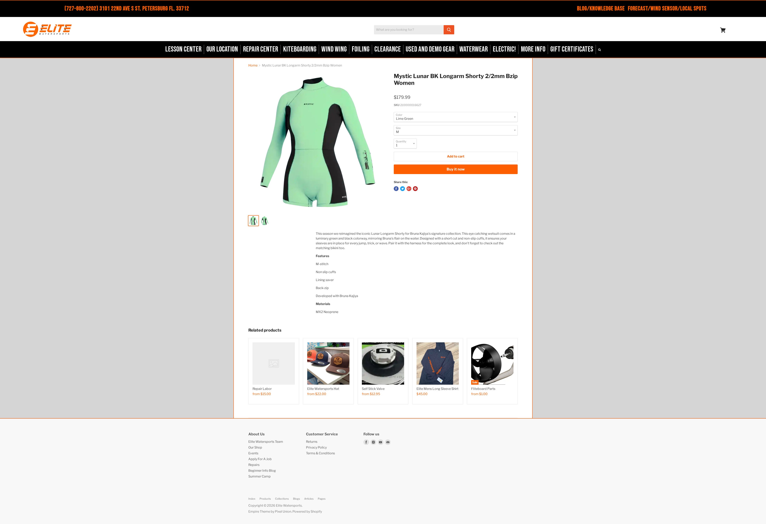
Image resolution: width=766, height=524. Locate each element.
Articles (309, 498)
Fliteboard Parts (483, 389)
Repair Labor (262, 389)
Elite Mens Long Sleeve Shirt (437, 389)
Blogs (296, 498)
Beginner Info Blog (262, 470)
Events (253, 453)
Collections (282, 498)
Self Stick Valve (373, 389)
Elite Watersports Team (265, 442)
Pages (322, 498)
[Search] (449, 29)
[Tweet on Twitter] (402, 188)
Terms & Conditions (320, 453)
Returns (311, 442)
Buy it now (456, 169)
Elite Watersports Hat (323, 389)
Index (251, 498)
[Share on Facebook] (396, 188)
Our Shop (255, 447)
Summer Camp (259, 476)
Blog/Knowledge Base (601, 8)
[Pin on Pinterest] (415, 188)
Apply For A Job (260, 459)
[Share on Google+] (409, 188)
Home (253, 65)
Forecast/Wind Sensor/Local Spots (667, 8)
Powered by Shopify (307, 511)
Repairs (254, 465)
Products (265, 498)
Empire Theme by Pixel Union (269, 511)
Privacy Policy (316, 447)
